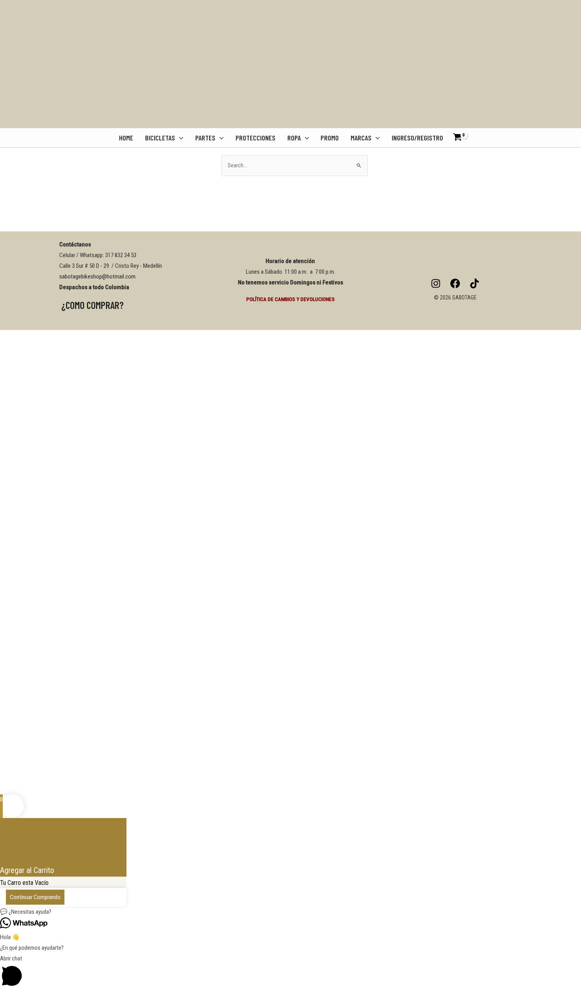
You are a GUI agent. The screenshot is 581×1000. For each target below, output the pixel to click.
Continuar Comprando (35, 897)
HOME (126, 137)
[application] (179, 138)
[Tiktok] (474, 283)
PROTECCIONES (255, 137)
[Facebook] (455, 283)
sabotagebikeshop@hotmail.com (97, 276)
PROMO (330, 137)
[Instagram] (436, 283)
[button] (290, 912)
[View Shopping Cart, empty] (460, 138)
